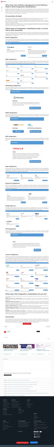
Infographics (5, 413)
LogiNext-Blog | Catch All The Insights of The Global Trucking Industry (18, 388)
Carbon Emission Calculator (7, 414)
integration (10, 13)
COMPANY (35, 413)
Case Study (5, 410)
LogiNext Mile (5, 401)
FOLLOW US (20, 431)
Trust (4, 423)
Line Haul (28, 405)
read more (41, 19)
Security (4, 429)
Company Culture (21, 410)
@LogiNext (8, 332)
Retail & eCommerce (15, 402)
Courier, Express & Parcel (16, 401)
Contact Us (35, 416)
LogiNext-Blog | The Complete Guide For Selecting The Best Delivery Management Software (22, 384)
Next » (49, 338)
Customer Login (5, 425)
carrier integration (14, 35)
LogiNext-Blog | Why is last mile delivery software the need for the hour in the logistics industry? (22, 382)
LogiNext (9, 331)
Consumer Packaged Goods (16, 404)
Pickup (28, 401)
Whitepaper (5, 411)
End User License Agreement (8, 426)
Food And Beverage (15, 405)
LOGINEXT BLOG (33, 442)
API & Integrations (6, 422)
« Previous (6, 337)
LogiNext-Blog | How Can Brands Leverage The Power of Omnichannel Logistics (20, 386)
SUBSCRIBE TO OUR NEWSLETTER (22, 442)
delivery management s (25, 23)
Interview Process (21, 411)
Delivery (28, 402)
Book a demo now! (27, 323)
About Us (35, 414)
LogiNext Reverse (6, 402)
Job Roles (19, 413)
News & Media (36, 417)
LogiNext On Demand (7, 404)
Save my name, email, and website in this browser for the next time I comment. (17, 373)
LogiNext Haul (5, 405)
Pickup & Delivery (30, 404)
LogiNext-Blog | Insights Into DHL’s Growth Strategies (16, 395)
